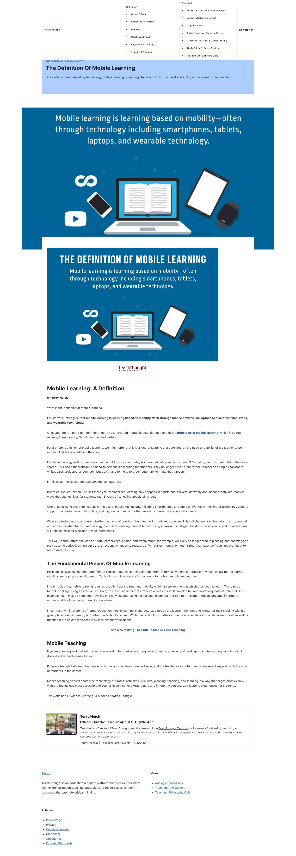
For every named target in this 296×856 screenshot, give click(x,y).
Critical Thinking (139, 14)
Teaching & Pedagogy (141, 52)
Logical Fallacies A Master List (201, 18)
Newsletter (246, 29)
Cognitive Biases (195, 25)
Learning (135, 29)
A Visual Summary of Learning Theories (205, 33)
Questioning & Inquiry (141, 37)
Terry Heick (90, 716)
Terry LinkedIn (89, 743)
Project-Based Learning (142, 44)
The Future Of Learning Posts (64, 61)
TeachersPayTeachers (170, 787)
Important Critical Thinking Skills (202, 55)
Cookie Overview (57, 829)
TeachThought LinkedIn (116, 743)
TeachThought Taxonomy (173, 728)
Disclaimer (53, 834)
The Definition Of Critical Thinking (203, 48)
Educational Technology (142, 21)
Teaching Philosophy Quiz (172, 792)
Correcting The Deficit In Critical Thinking (207, 40)
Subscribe (140, 743)
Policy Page (54, 820)
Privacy (51, 824)
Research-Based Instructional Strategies (206, 10)
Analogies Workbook (169, 783)
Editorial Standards (59, 843)
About (46, 773)
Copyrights (53, 838)
